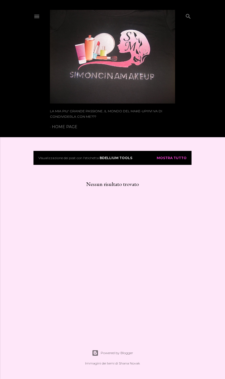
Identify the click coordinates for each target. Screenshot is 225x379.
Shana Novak (129, 363)
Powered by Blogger (117, 353)
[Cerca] (188, 15)
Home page (64, 126)
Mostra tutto (172, 158)
